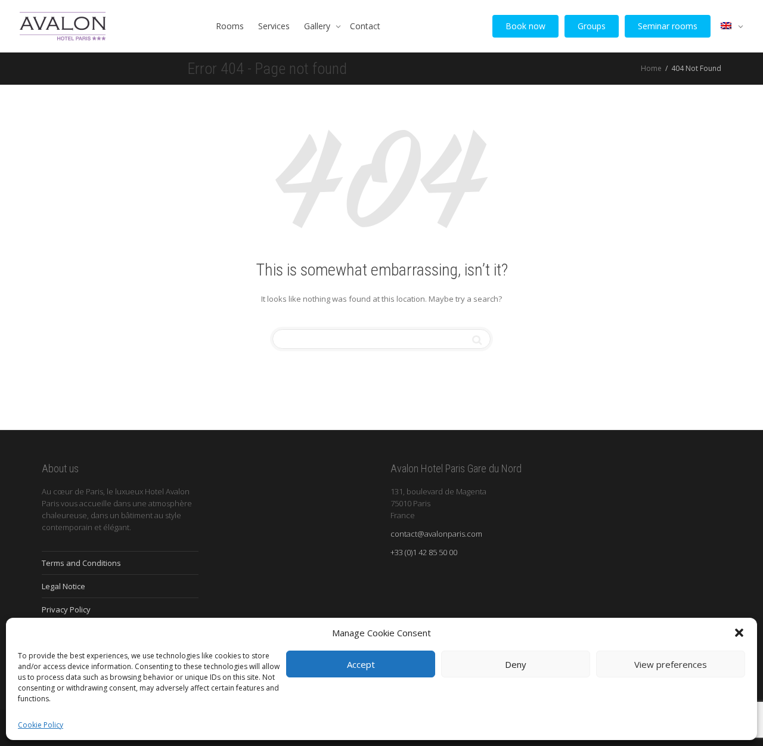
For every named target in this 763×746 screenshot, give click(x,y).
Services (274, 26)
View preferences (670, 664)
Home (651, 68)
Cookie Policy (40, 725)
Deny (515, 664)
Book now (525, 26)
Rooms (230, 26)
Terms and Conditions (81, 563)
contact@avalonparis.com (436, 533)
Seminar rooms (667, 26)
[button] (739, 633)
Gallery (318, 26)
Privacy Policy (66, 609)
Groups (592, 26)
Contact (365, 26)
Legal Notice (63, 586)
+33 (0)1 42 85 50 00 (423, 552)
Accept (361, 664)
